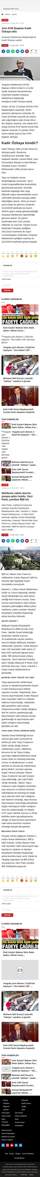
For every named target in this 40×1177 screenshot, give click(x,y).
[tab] (7, 265)
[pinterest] (27, 51)
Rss (6, 1153)
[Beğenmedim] (17, 253)
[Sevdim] (12, 253)
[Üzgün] (35, 253)
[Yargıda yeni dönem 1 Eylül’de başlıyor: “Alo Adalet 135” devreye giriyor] (20, 339)
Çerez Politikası (28, 1153)
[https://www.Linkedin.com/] (16, 1145)
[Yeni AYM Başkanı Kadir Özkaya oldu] (20, 68)
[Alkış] (8, 253)
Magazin (6, 1106)
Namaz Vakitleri (7, 1140)
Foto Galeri (6, 1113)
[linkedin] (22, 51)
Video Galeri (6, 1116)
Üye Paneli (19, 1113)
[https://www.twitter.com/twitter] (3, 1145)
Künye (11, 1153)
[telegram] (17, 51)
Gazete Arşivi (20, 1122)
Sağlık (24, 1106)
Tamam (31, 1174)
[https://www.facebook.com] (11, 1145)
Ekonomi (25, 1100)
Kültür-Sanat (26, 1103)
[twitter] (8, 51)
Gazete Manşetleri (8, 1133)
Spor (23, 1110)
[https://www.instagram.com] (7, 1145)
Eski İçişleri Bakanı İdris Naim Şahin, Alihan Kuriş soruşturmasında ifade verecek (19, 329)
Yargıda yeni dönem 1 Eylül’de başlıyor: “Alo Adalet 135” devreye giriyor (19, 349)
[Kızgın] (22, 253)
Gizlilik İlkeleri (19, 1158)
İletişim (18, 1153)
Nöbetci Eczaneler (8, 1137)
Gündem (14, 14)
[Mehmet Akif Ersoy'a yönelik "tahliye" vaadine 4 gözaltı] (20, 365)
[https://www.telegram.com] (20, 1145)
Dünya (5, 1100)
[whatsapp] (13, 51)
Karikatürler (19, 1125)
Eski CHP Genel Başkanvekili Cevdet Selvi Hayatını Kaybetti (19, 410)
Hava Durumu (7, 1130)
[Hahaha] (26, 253)
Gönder (7, 290)
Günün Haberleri (21, 1116)
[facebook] (3, 51)
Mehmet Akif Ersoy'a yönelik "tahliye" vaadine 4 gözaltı (18, 379)
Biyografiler (6, 1125)
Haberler (7, 14)
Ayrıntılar (24, 1174)
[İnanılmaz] (31, 253)
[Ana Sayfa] (2, 14)
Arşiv (17, 1119)
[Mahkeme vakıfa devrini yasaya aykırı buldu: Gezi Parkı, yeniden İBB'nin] (20, 558)
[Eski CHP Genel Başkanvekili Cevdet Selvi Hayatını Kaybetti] (20, 396)
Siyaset (6, 1110)
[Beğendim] (3, 253)
